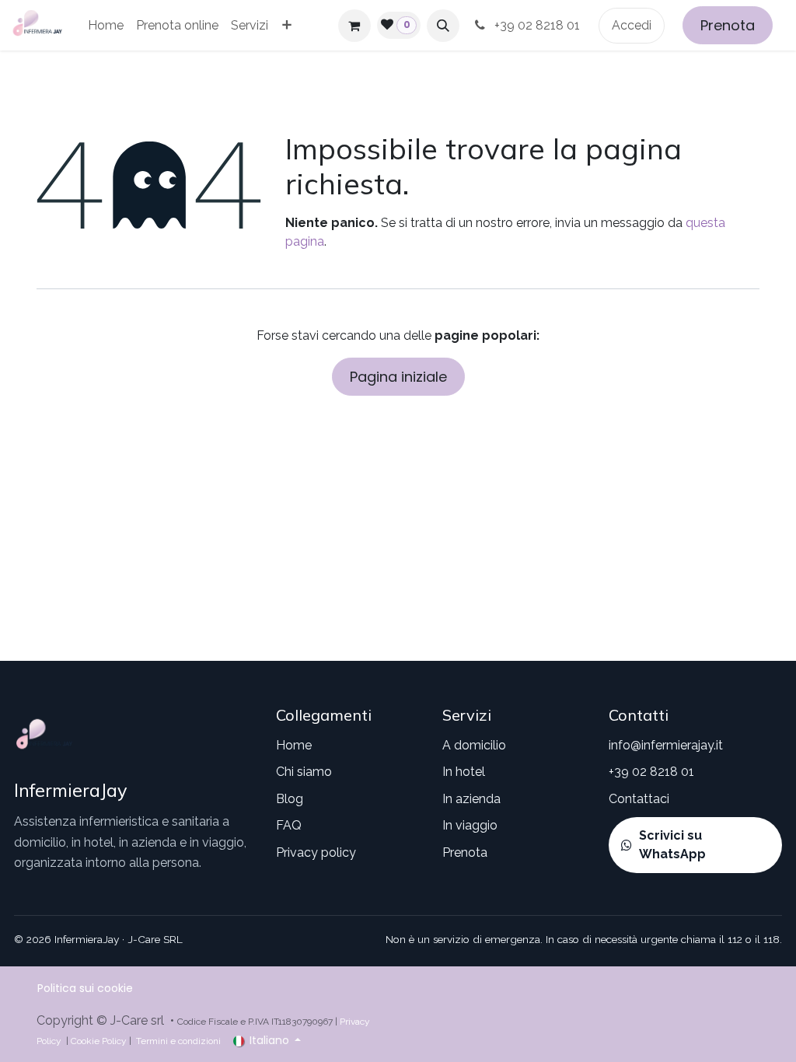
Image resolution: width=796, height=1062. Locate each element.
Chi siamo (304, 771)
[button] (443, 25)
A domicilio (474, 745)
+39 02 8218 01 (538, 25)
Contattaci (639, 798)
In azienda (471, 798)
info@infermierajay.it (666, 745)
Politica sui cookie (85, 988)
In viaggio (470, 825)
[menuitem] (106, 25)
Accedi (631, 25)
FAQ (289, 825)
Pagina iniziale (398, 376)
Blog (289, 798)
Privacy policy (316, 852)
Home (294, 745)
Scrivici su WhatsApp (672, 844)
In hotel (463, 771)
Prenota (727, 25)
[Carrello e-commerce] (354, 25)
